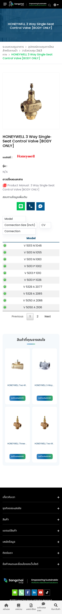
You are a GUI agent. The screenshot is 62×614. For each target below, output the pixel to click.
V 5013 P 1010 (32, 273)
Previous (17, 317)
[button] (55, 5)
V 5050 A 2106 (32, 307)
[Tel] (31, 205)
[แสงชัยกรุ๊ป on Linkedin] (34, 592)
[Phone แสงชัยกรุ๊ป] (21, 592)
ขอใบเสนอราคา (17, 398)
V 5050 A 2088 (33, 301)
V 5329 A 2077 (32, 287)
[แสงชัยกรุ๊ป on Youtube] (40, 592)
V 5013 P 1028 (33, 280)
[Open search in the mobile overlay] (49, 5)
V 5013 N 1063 (33, 259)
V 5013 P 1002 (33, 266)
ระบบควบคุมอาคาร (13, 47)
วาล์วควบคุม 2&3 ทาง (22, 52)
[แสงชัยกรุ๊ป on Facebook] (27, 592)
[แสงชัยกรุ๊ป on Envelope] (15, 592)
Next (48, 317)
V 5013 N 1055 (33, 253)
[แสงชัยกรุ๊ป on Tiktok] (47, 592)
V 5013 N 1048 (33, 246)
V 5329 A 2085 (32, 294)
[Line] (21, 205)
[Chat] (40, 205)
